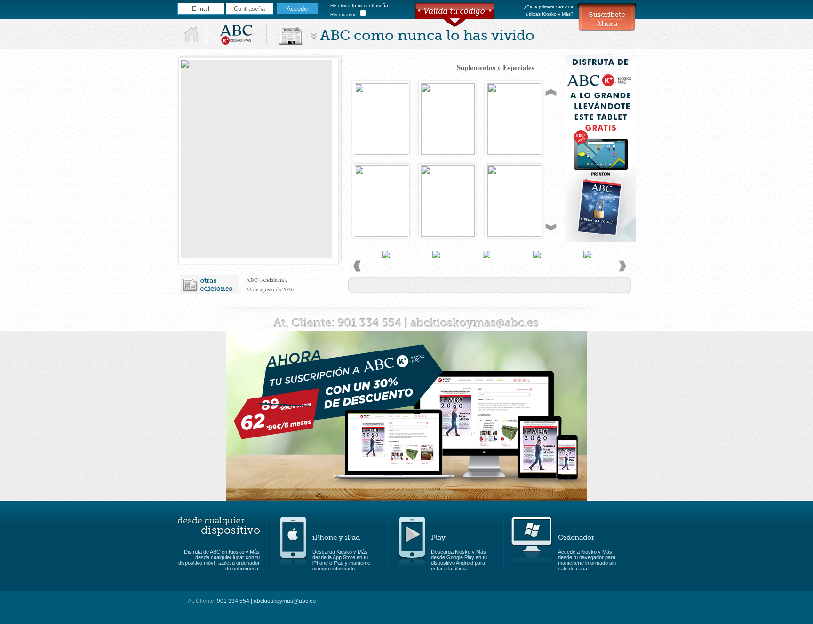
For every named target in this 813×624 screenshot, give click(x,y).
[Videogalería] (487, 272)
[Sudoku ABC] (587, 272)
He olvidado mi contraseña (359, 5)
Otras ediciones (210, 284)
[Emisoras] (537, 272)
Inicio (191, 34)
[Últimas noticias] (386, 272)
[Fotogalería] (436, 272)
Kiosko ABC (236, 34)
